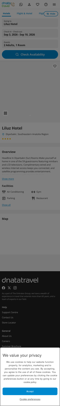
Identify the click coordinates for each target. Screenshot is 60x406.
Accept (30, 391)
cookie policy (30, 382)
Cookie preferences (30, 399)
